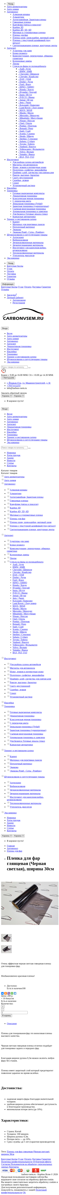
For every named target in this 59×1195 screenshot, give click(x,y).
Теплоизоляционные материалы (28, 253)
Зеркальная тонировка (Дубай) (28, 203)
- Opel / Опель (25, 123)
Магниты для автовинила (25, 164)
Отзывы (11, 279)
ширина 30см (7, 1154)
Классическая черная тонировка (28, 198)
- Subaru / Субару (26, 141)
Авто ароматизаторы (17, 6)
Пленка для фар (20, 35)
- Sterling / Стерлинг (28, 139)
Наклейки (12, 188)
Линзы (16, 63)
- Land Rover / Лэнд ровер (30, 107)
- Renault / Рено (25, 128)
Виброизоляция (20, 240)
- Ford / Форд (24, 84)
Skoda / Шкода (20, 632)
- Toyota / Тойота (26, 144)
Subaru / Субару (20, 637)
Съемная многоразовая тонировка (29, 209)
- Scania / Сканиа (26, 133)
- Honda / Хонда (26, 89)
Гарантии (11, 276)
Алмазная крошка (21, 14)
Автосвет (11, 48)
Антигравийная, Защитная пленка (29, 19)
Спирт (16, 183)
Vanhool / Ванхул (21, 642)
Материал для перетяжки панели (29, 224)
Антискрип (18, 237)
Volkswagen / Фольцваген (25, 645)
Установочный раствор (24, 185)
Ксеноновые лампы (22, 61)
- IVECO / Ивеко (26, 97)
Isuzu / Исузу (19, 590)
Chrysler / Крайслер (22, 572)
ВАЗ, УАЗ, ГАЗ (20, 652)
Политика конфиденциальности (17, 1161)
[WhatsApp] (12, 993)
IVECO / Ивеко (20, 593)
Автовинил (12, 12)
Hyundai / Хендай (21, 588)
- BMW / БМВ (25, 71)
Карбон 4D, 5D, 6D (22, 30)
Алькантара (18, 17)
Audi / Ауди (18, 564)
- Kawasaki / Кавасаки (29, 105)
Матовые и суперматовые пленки (29, 32)
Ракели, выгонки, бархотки (26, 175)
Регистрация (19, 302)
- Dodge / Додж (25, 82)
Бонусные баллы (15, 266)
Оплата (10, 271)
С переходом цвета (22, 201)
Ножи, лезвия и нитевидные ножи (29, 167)
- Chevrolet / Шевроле (28, 74)
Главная (11, 846)
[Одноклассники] (5, 993)
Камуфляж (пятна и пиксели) (27, 24)
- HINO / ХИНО (26, 87)
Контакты (11, 465)
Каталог (9, 473)
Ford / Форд (18, 580)
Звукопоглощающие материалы (28, 245)
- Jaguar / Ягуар (25, 100)
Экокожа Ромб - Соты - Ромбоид (28, 232)
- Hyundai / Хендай (27, 92)
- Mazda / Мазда (26, 113)
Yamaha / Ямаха (20, 650)
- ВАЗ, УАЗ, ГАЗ (26, 157)
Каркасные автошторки (24, 216)
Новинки (11, 452)
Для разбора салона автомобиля (28, 162)
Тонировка (12, 190)
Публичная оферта (42, 1161)
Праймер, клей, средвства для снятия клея (33, 172)
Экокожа (17, 229)
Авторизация (19, 300)
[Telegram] (15, 993)
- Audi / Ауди (24, 69)
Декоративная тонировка (25, 196)
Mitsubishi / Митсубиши (24, 613)
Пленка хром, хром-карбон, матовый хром (33, 37)
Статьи (10, 463)
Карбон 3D (18, 27)
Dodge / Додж (19, 577)
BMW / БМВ (19, 567)
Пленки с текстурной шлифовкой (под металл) (33, 526)
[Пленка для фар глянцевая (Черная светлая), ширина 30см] (29, 931)
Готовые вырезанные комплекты (29, 193)
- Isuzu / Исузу (25, 94)
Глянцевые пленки (22, 22)
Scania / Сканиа (20, 629)
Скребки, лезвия (21, 180)
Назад (10, 4)
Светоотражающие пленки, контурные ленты (35, 45)
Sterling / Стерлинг (22, 634)
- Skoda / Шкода (26, 136)
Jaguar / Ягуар (19, 595)
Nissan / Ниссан (20, 616)
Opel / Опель (19, 619)
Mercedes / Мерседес (22, 611)
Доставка (11, 274)
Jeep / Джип (18, 598)
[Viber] (8, 993)
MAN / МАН (19, 606)
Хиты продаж (13, 455)
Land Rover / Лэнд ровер (24, 603)
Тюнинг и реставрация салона (21, 219)
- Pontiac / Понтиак (27, 126)
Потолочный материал (24, 227)
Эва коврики (13, 258)
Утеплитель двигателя (23, 255)
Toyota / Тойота (20, 639)
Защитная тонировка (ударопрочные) (31, 206)
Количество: (7, 1003)
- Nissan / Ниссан (26, 120)
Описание (12, 1023)
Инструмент (13, 159)
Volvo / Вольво (20, 647)
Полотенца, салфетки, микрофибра (30, 170)
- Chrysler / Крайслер (28, 76)
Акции (10, 458)
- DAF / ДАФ (24, 79)
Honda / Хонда (20, 585)
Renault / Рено (19, 624)
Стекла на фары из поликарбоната (29, 66)
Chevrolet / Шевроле (22, 569)
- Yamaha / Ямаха (26, 154)
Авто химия (13, 9)
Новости (11, 460)
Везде (9, 333)
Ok (24, 1192)
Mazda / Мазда (19, 608)
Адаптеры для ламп (22, 50)
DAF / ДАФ (18, 575)
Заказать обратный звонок (14, 393)
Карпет (16, 222)
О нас (9, 268)
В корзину (6, 1016)
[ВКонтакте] (2, 993)
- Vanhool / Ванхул (27, 146)
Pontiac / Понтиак (21, 621)
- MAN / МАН (25, 110)
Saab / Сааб (18, 626)
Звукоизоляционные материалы (28, 242)
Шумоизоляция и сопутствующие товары (27, 234)
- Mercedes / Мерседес (28, 115)
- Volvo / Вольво (26, 152)
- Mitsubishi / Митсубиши (30, 118)
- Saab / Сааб (24, 131)
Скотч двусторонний (23, 177)
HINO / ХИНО (20, 582)
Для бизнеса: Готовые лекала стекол (30, 214)
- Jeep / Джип (24, 102)
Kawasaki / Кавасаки (23, 601)
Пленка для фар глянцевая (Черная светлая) (28, 1151)
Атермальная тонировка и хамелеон (30, 211)
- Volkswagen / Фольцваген (31, 149)
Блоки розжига (20, 53)
